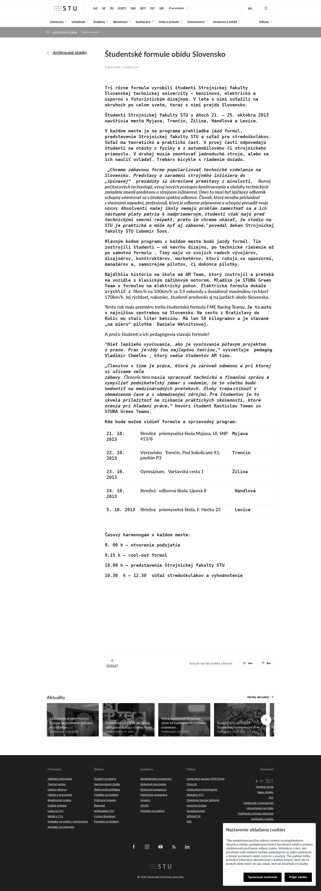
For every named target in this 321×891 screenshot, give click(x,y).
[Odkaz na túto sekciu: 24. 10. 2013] (119, 496)
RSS (271, 797)
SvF (95, 8)
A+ (262, 780)
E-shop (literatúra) (105, 816)
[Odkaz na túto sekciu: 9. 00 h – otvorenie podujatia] (182, 544)
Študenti (99, 21)
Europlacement (196, 811)
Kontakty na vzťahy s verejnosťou (68, 821)
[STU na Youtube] (160, 847)
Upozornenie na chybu (260, 808)
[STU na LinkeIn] (187, 847)
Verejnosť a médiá (225, 21)
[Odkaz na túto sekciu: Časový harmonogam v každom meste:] (192, 534)
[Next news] (266, 720)
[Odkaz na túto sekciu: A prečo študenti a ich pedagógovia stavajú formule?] (211, 334)
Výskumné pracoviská (153, 784)
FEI (112, 8)
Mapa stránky (265, 792)
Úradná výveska (57, 805)
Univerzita (57, 21)
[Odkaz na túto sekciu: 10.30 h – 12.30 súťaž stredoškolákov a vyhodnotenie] (244, 575)
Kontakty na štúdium (106, 821)
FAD (133, 8)
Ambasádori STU (104, 811)
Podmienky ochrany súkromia (255, 813)
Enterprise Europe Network (203, 800)
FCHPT (122, 8)
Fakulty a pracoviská (60, 794)
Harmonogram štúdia (107, 784)
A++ (269, 780)
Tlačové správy (57, 784)
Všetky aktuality (258, 697)
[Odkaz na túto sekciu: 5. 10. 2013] (137, 509)
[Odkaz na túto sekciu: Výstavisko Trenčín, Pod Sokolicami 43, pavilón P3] (163, 457)
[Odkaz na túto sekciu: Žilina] (250, 471)
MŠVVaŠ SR (193, 816)
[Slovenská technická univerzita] (65, 8)
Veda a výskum (169, 21)
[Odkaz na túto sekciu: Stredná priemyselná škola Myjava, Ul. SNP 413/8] (160, 438)
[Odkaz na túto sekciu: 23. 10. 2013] (119, 477)
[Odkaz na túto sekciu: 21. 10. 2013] (121, 439)
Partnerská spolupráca (153, 794)
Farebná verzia (264, 786)
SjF (104, 8)
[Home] (48, 32)
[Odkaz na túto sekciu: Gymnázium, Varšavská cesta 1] (205, 471)
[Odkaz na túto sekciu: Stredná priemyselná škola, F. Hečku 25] (222, 509)
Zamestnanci (196, 21)
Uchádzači (78, 21)
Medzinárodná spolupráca (155, 779)
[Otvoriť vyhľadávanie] (266, 8)
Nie (268, 663)
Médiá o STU (55, 816)
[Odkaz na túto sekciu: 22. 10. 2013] (119, 458)
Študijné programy (105, 779)
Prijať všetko (298, 877)
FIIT (152, 8)
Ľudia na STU (55, 811)
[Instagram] (147, 847)
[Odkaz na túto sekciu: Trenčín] (252, 452)
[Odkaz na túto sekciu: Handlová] (257, 490)
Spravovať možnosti (262, 877)
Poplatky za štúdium (106, 794)
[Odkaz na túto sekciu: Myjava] (250, 433)
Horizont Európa (196, 805)
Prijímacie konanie (105, 800)
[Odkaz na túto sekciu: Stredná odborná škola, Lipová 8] (208, 490)
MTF (143, 8)
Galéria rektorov (57, 789)
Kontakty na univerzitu (61, 827)
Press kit (192, 784)
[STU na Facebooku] (133, 847)
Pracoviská (176, 8)
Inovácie (145, 800)
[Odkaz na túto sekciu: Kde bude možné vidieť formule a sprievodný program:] (239, 421)
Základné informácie (60, 779)
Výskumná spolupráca (153, 789)
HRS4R (144, 805)
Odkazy (264, 21)
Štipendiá (99, 805)
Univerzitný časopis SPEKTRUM (205, 779)
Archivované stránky (65, 32)
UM (161, 8)
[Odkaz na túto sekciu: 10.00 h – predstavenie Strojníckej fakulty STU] (226, 565)
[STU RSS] (173, 847)
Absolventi (120, 21)
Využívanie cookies (262, 819)
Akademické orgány (59, 800)
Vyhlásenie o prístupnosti (258, 803)
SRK (189, 821)
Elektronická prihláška (107, 789)
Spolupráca (143, 21)
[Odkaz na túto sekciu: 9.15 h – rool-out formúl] (169, 555)
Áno (250, 663)
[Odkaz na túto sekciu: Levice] (252, 509)
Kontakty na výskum (152, 811)
